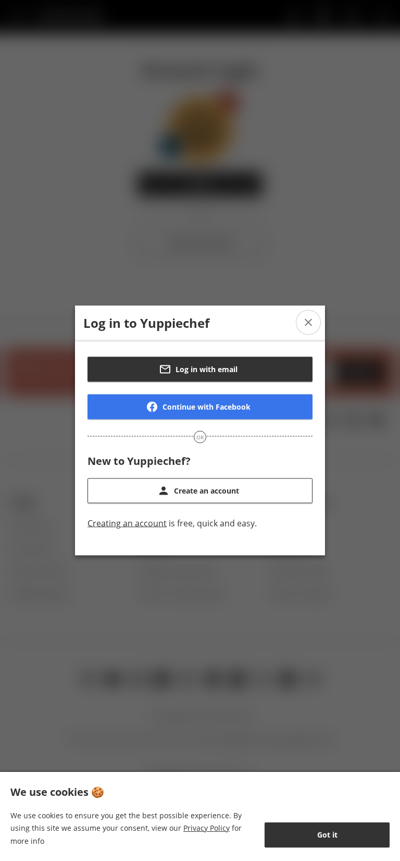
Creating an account (127, 523)
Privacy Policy (206, 828)
